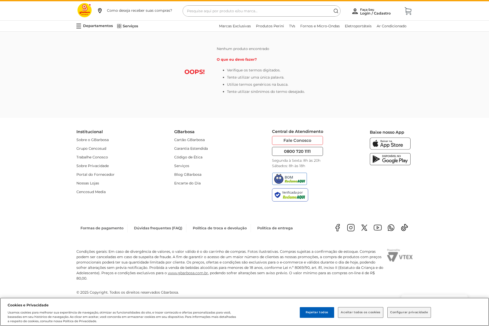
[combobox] (262, 11)
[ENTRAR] (376, 11)
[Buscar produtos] (336, 11)
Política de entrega (275, 228)
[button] (134, 10)
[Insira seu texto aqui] (391, 228)
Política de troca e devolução (220, 228)
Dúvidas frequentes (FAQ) (158, 228)
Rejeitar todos (317, 312)
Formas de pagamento (102, 228)
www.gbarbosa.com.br (188, 273)
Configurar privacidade (409, 312)
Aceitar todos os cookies (361, 312)
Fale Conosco (297, 140)
